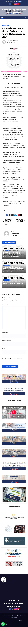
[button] (26, 17)
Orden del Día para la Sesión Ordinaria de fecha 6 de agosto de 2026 (13, 283)
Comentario (5, 305)
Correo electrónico (7, 340)
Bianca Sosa (16, 256)
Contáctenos (21, 624)
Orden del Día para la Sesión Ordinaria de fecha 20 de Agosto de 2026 (13, 254)
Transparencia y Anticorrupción (11, 624)
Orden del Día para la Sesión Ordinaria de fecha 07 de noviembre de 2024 (8, 221)
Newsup (22, 615)
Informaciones (15, 620)
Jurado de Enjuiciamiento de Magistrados (14, 603)
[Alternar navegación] (14, 18)
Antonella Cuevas (13, 40)
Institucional (8, 620)
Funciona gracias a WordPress (10, 615)
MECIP (20, 620)
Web (3, 348)
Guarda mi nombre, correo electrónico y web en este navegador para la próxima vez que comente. (13, 360)
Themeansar (14, 617)
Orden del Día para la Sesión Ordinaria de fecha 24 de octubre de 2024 (19, 220)
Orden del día (5, 25)
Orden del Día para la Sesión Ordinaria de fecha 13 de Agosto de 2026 (13, 268)
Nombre (5, 332)
